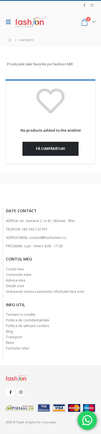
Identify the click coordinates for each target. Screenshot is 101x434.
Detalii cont (15, 286)
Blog (9, 331)
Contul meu (15, 269)
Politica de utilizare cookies (27, 325)
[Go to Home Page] (10, 40)
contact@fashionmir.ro (47, 237)
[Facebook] (84, 5)
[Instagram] (92, 5)
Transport (14, 337)
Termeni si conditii (20, 314)
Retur (10, 342)
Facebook (10, 392)
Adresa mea (15, 280)
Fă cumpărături (50, 148)
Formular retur (17, 348)
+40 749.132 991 (35, 229)
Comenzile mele (18, 274)
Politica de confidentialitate (27, 320)
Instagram (21, 392)
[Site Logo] (30, 22)
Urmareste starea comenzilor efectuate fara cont (45, 291)
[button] (10, 22)
